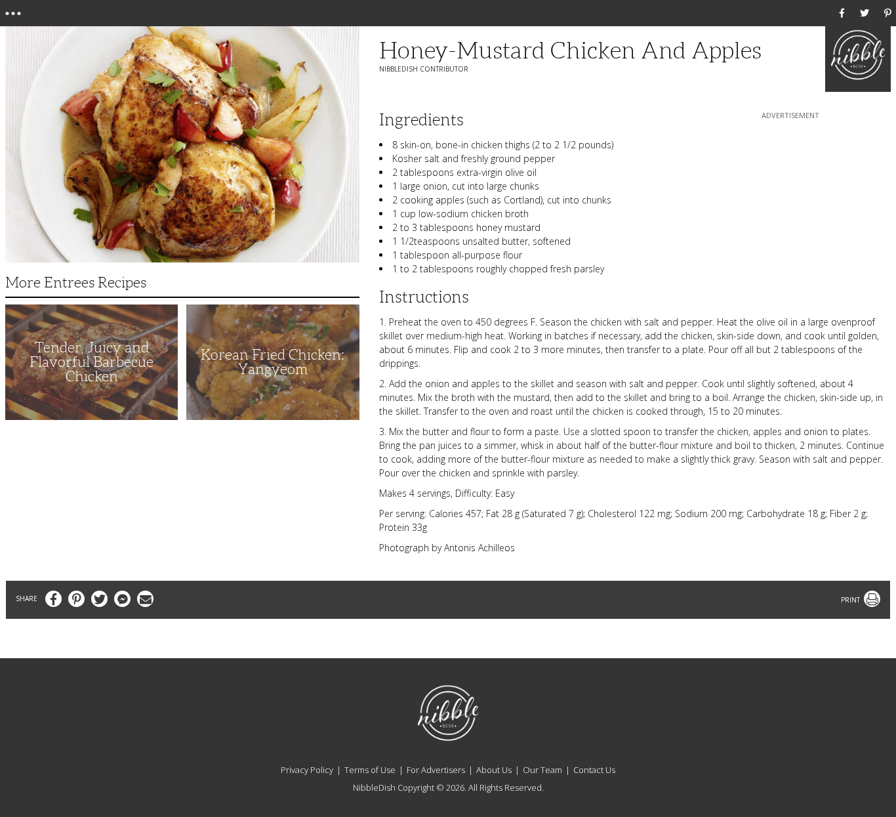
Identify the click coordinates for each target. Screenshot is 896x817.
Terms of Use (370, 770)
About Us (494, 770)
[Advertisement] (790, 204)
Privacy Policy (307, 770)
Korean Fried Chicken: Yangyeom (272, 361)
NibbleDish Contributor (423, 69)
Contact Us (594, 770)
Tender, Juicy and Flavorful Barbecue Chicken (91, 362)
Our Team (542, 770)
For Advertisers (436, 770)
